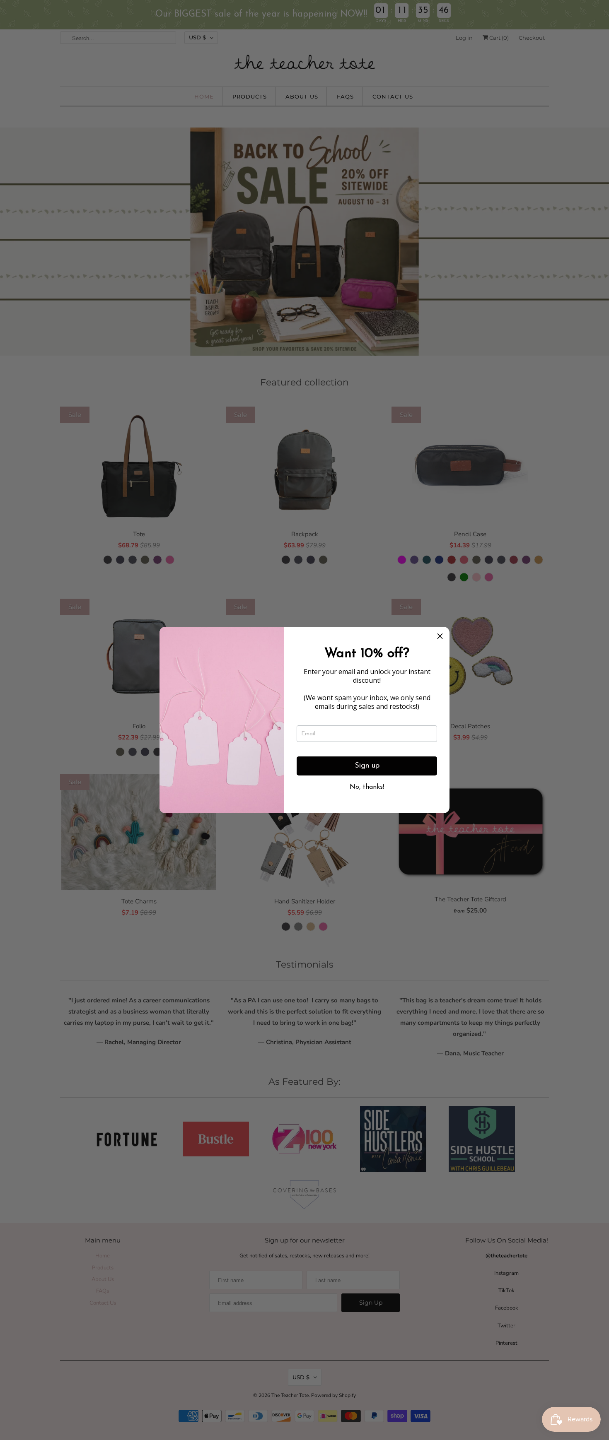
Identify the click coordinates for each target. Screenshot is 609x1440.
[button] (440, 636)
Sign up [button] (367, 766)
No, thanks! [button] (367, 787)
